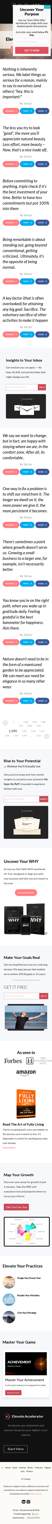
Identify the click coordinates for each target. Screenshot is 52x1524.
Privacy (29, 1471)
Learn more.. (9, 1147)
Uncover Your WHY (21, 861)
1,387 (20, 725)
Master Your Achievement (24, 1380)
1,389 (38, 725)
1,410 (38, 735)
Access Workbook (26, 893)
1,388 (29, 725)
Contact (27, 1479)
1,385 (34, 722)
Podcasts (39, 1467)
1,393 (41, 731)
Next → (46, 736)
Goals (14, 1467)
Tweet (26, 111)
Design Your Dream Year (29, 1278)
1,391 (24, 731)
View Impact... (36, 1493)
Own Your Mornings (26, 1312)
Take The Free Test (16, 1207)
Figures (48, 1467)
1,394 (6, 735)
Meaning (9, 111)
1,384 (25, 722)
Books (30, 1467)
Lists (23, 1471)
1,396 (24, 735)
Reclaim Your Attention (28, 1295)
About (8, 1467)
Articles (22, 1467)
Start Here (16, 1449)
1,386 (43, 722)
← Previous (6, 722)
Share (41, 111)
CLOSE (47, 7)
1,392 (33, 731)
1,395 (15, 735)
